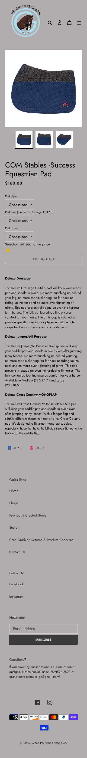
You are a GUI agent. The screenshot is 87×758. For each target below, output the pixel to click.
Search (14, 527)
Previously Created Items (27, 515)
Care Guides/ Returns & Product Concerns (41, 539)
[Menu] (79, 22)
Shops (13, 503)
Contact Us (17, 552)
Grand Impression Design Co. (49, 743)
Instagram (16, 596)
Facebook (16, 584)
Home (13, 490)
